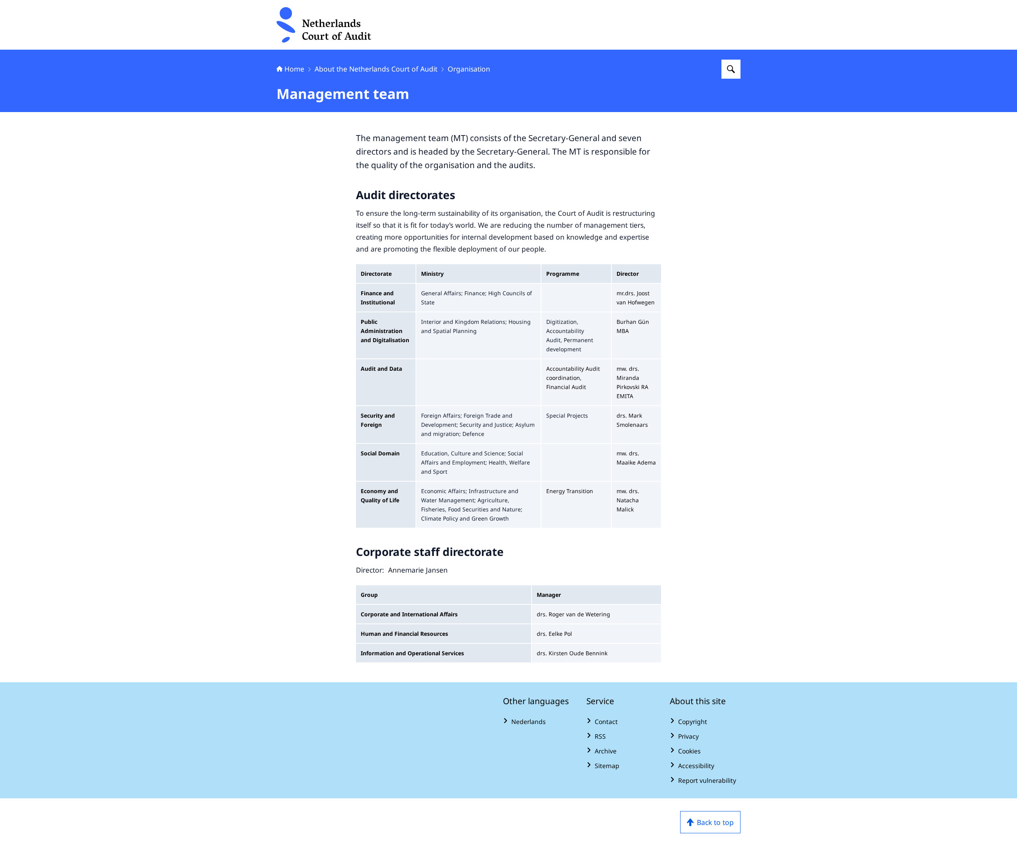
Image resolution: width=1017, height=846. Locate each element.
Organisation (469, 69)
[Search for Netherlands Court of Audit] (731, 69)
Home (294, 69)
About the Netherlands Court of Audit (376, 69)
